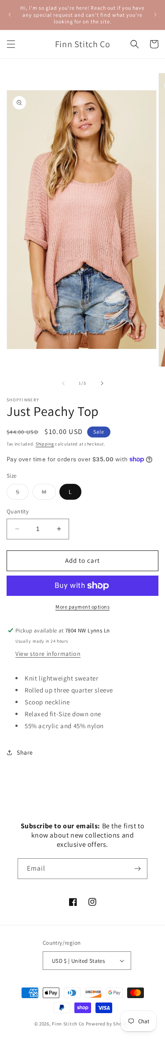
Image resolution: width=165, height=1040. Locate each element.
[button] (11, 44)
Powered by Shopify (108, 1024)
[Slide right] (102, 383)
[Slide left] (63, 383)
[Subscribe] (137, 868)
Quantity (18, 511)
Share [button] (25, 752)
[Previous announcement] (9, 14)
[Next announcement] (155, 14)
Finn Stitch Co (68, 1024)
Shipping (45, 444)
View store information (48, 654)
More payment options (82, 606)
